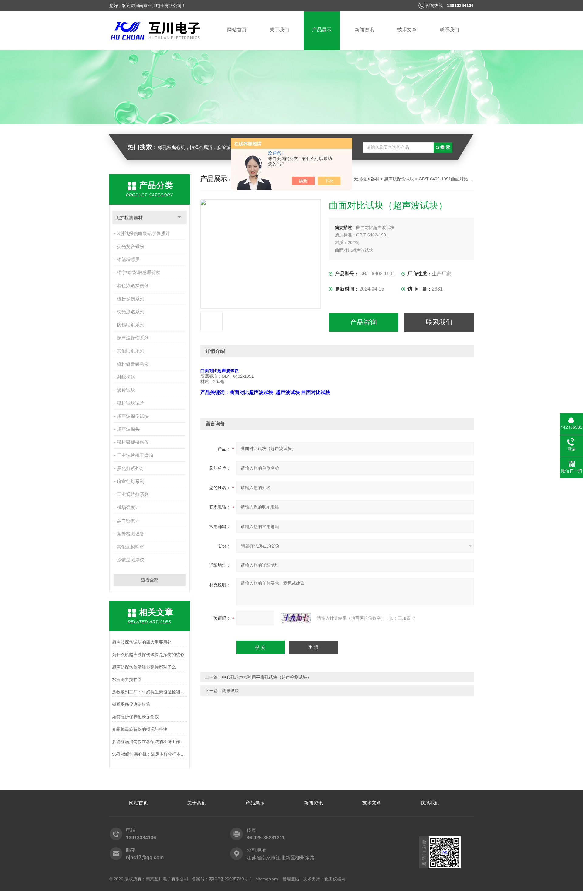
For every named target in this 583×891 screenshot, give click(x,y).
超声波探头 (128, 429)
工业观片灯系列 (133, 494)
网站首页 (237, 29)
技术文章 (407, 29)
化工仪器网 (335, 878)
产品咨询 (363, 322)
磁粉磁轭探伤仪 (133, 442)
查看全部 (149, 579)
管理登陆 (290, 878)
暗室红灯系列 (130, 481)
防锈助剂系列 (130, 324)
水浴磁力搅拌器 (127, 679)
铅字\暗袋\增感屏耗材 (138, 272)
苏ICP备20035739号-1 (230, 878)
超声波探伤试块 (133, 416)
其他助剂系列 (130, 350)
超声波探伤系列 (133, 337)
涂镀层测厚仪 (130, 559)
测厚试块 (230, 690)
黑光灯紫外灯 (130, 468)
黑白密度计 (128, 520)
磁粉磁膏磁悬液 (133, 363)
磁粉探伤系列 (130, 298)
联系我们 (449, 29)
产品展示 (322, 29)
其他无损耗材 (130, 546)
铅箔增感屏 (128, 259)
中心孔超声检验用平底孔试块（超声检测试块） (266, 677)
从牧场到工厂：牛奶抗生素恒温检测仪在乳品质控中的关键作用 (149, 691)
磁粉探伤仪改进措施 (131, 704)
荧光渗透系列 (130, 311)
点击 (179, 217)
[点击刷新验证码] (296, 618)
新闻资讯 (364, 29)
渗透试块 (126, 390)
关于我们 (279, 29)
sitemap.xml (267, 878)
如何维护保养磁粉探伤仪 (135, 716)
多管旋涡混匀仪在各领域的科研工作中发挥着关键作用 (149, 741)
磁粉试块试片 (130, 403)
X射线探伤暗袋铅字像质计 (143, 233)
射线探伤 (126, 376)
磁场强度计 (128, 507)
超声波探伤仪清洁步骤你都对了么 (144, 667)
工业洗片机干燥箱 (135, 455)
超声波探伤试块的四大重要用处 (142, 642)
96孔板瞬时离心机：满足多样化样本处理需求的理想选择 (149, 754)
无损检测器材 (129, 217)
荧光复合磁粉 (130, 246)
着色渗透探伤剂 (133, 285)
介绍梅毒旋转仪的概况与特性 (139, 729)
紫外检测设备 (130, 533)
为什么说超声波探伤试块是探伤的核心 (148, 654)
